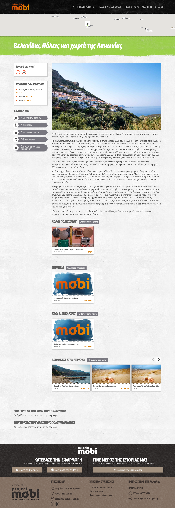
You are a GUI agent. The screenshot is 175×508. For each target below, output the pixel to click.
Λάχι (25, 100)
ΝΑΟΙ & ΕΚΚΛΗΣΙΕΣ (30, 132)
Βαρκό (25, 96)
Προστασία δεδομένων (100, 495)
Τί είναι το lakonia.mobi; (101, 487)
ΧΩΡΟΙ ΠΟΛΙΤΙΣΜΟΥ (31, 118)
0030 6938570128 (141, 493)
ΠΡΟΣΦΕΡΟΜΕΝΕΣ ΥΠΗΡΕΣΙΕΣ (30, 148)
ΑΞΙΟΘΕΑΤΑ (28, 139)
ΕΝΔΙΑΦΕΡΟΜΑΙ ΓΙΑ (86, 6)
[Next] (158, 360)
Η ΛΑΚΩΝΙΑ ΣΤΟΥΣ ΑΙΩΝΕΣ (111, 6)
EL (159, 7)
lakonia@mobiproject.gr (146, 498)
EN (162, 7)
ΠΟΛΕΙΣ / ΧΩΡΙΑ (132, 6)
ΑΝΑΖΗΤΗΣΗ (147, 6)
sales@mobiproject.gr (67, 498)
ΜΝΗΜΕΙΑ (26, 125)
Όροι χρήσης (96, 491)
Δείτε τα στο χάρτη (90, 222)
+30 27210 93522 (63, 493)
